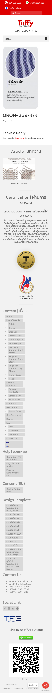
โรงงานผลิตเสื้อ (11, 220)
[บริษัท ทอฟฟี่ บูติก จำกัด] (26, 23)
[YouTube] (13, 608)
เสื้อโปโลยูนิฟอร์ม (34, 225)
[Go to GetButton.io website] (45, 690)
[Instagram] (9, 608)
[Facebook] (5, 608)
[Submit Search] (13, 13)
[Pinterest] (17, 608)
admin (9, 121)
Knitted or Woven (19, 183)
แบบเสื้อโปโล (42, 236)
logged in (19, 138)
